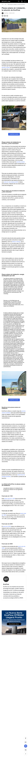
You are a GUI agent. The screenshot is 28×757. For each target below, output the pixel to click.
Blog (5, 4)
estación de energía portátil (11, 182)
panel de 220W (7, 526)
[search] (18, 1)
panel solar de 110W (9, 498)
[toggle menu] (24, 1)
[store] (21, 1)
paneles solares (6, 67)
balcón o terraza (16, 241)
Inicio (2, 4)
